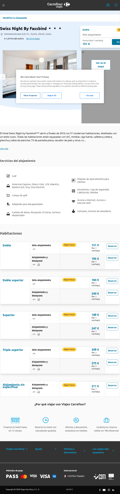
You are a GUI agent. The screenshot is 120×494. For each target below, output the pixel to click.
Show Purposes (30, 95)
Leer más (4, 148)
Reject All (52, 95)
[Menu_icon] (3, 5)
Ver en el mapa (33, 38)
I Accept (89, 95)
